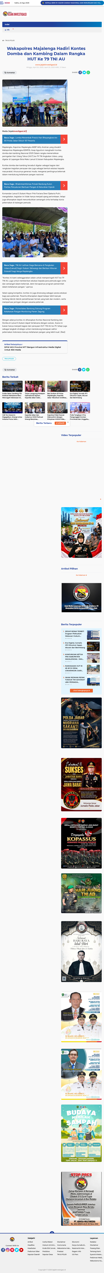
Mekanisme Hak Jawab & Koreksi (64, 1248)
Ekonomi (75, 1242)
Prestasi (60, 1251)
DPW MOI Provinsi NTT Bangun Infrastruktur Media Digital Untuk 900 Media (32, 348)
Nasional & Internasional (79, 1248)
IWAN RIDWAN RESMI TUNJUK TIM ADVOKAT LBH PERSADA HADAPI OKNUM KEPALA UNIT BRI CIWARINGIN (75, 679)
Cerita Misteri (47, 1242)
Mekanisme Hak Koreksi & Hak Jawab (97, 1261)
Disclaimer (61, 1242)
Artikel (30, 1242)
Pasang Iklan (95, 1248)
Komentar (11, 370)
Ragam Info (76, 1251)
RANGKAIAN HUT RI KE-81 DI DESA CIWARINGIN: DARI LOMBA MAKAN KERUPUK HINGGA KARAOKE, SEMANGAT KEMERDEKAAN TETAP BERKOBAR (75, 668)
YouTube (23, 1253)
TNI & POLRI (9, 359)
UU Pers (75, 1254)
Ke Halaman (81, 441)
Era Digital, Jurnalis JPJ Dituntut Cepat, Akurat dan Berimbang (75, 645)
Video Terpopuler (71, 435)
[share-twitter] (84, 72)
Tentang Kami (95, 1251)
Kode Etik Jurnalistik (49, 1248)
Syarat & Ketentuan (97, 1254)
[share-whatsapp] (88, 72)
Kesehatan (32, 1248)
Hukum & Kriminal (49, 1245)
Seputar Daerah (34, 1254)
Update (60, 423)
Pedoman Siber (34, 1251)
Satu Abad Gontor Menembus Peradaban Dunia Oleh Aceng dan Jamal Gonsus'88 (73, 3)
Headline (31, 1245)
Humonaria (61, 1245)
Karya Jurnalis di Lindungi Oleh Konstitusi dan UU (79, 1245)
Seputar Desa (47, 1254)
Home (7, 3)
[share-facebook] (80, 72)
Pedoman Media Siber (97, 1258)
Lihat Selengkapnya (81, 690)
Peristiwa (46, 1251)
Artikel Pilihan (69, 568)
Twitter (18, 1253)
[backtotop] (52, 1233)
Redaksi (93, 1242)
